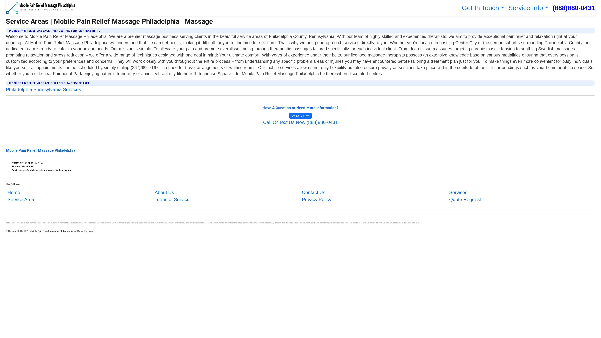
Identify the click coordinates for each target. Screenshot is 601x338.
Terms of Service (172, 199)
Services (458, 192)
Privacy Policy (316, 199)
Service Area (21, 199)
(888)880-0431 (573, 8)
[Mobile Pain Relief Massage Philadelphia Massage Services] (40, 8)
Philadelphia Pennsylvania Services (43, 89)
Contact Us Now (300, 115)
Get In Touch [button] (480, 8)
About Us (164, 192)
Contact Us (313, 192)
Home (14, 192)
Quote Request (465, 199)
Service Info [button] (525, 8)
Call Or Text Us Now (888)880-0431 (300, 122)
